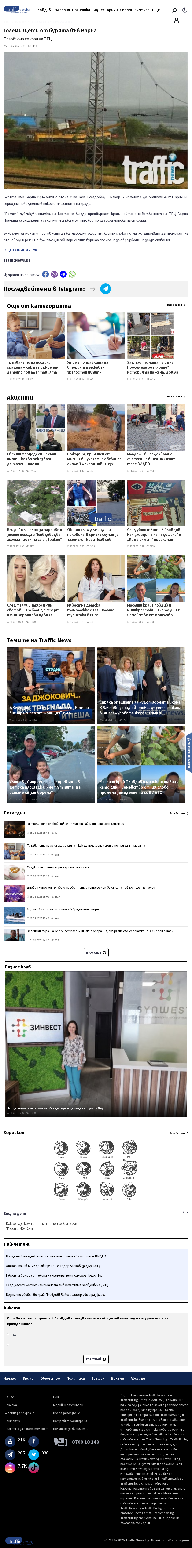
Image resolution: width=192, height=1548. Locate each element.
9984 (92, 622)
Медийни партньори (68, 1405)
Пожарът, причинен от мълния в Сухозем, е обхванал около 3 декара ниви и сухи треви (94, 459)
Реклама (11, 1405)
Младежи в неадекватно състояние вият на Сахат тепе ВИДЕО (151, 459)
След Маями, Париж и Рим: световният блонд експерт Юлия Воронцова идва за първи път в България (33, 610)
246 (91, 379)
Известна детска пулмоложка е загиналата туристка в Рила (90, 610)
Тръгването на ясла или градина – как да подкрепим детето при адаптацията (33, 367)
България (61, 9)
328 (56, 833)
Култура (142, 9)
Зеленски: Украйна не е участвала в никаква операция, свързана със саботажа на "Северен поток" (100, 931)
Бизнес (98, 9)
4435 (92, 546)
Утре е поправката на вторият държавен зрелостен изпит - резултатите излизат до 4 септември (92, 368)
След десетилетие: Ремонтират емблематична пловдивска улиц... (58, 1285)
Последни (14, 813)
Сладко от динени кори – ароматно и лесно (59, 867)
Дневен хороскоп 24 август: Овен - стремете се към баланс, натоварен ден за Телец (91, 887)
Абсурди (138, 1378)
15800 (32, 622)
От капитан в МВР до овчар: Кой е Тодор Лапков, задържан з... (54, 1266)
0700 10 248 (85, 1442)
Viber (54, 274)
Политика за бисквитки (70, 1429)
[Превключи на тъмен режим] (184, 10)
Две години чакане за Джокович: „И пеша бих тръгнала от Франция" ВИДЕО (49, 710)
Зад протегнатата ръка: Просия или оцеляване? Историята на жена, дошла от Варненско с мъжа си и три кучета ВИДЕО (154, 368)
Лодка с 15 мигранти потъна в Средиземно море (63, 909)
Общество (50, 1378)
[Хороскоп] (96, 1200)
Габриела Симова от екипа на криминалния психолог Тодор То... (54, 1275)
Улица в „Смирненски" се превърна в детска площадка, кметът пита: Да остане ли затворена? (45, 787)
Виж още (94, 952)
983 (91, 471)
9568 (152, 622)
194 (56, 877)
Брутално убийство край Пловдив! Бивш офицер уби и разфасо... (56, 1294)
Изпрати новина (189, 752)
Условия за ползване (19, 1413)
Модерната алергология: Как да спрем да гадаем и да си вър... (57, 1108)
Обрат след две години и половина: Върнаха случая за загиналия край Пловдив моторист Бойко (93, 535)
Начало (10, 1378)
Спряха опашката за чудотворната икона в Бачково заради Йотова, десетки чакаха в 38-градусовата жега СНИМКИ (140, 708)
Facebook (45, 274)
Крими (112, 9)
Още (156, 9)
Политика (81, 9)
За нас (9, 1397)
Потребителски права (70, 1421)
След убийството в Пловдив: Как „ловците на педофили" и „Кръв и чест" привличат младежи (154, 535)
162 (56, 919)
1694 (57, 897)
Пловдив (43, 9)
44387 (152, 471)
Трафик (97, 1378)
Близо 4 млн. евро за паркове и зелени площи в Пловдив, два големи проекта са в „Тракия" (34, 535)
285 (31, 379)
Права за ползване (66, 1413)
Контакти (12, 1421)
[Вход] (176, 21)
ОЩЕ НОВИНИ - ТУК (20, 250)
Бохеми (117, 1378)
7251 (124, 720)
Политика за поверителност (26, 1429)
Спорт (126, 9)
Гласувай (94, 1359)
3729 (152, 546)
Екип (56, 1397)
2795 (152, 379)
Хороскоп (14, 1132)
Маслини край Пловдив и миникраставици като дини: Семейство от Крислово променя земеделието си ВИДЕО (153, 610)
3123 (31, 546)
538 (56, 940)
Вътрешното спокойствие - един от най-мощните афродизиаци (75, 823)
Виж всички (174, 305)
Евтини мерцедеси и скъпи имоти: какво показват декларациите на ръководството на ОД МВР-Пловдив (33, 459)
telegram (63, 274)
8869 (34, 720)
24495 (32, 471)
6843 (34, 799)
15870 (32, 1113)
